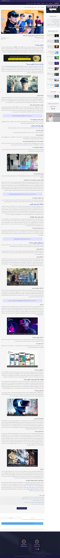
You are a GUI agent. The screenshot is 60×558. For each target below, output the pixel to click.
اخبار (31, 3)
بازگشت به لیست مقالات (21, 508)
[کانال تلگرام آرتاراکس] (54, 109)
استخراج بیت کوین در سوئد (50, 56)
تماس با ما (28, 3)
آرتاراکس (56, 3)
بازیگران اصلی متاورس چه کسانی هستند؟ (18, 115)
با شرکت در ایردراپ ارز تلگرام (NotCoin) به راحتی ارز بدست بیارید (50, 52)
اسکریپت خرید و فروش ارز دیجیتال (38, 500)
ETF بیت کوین (21, 300)
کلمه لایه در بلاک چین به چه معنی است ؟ (37, 504)
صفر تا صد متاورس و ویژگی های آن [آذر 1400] (30, 7)
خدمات (46, 3)
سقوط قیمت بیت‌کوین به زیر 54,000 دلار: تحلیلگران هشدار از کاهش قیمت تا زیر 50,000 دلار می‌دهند (50, 41)
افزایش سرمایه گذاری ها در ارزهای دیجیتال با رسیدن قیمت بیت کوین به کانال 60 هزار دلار (50, 46)
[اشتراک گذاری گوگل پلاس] (34, 41)
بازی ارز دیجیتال (56, 23)
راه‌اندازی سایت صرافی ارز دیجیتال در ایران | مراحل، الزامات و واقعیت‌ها (32, 499)
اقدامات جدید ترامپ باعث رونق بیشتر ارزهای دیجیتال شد (50, 35)
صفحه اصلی (51, 3)
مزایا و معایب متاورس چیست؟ (18, 239)
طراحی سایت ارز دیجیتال (13, 52)
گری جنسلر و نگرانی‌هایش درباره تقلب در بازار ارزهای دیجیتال (50, 74)
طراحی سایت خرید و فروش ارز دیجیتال (32, 484)
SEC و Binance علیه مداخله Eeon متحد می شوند (50, 79)
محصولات (42, 3)
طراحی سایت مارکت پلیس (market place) (53, 25)
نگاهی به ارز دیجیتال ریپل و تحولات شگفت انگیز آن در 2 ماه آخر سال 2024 (50, 96)
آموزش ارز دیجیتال (56, 19)
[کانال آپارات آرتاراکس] (52, 108)
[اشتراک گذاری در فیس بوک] (37, 41)
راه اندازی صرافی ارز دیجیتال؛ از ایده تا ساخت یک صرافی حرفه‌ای (33, 497)
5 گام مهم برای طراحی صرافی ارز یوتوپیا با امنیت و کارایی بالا (34, 502)
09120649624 (4, 1)
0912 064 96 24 (53, 107)
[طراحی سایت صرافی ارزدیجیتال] (53, 117)
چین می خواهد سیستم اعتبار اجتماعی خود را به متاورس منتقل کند (51, 63)
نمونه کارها (38, 3)
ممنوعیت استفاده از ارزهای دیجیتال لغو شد (50, 85)
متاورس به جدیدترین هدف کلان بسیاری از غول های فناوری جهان (17, 66)
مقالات (35, 3)
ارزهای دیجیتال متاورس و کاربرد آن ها (15, 194)
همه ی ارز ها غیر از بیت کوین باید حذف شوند (51, 68)
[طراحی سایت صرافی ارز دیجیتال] (53, 9)
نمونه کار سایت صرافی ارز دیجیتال (32, 489)
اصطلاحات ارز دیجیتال (55, 21)
